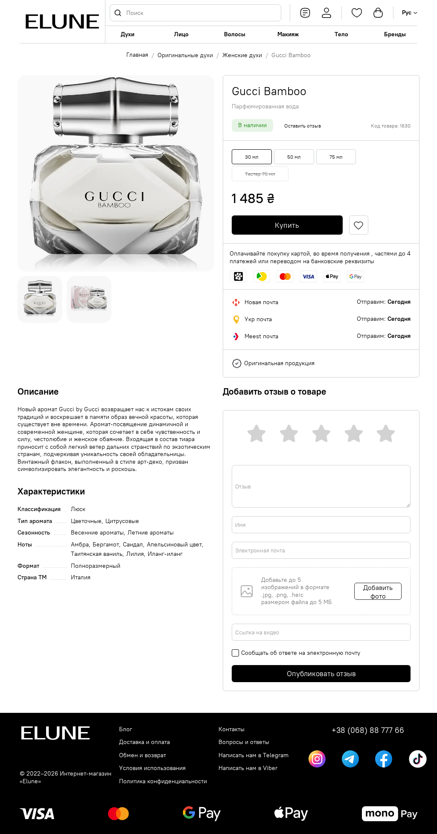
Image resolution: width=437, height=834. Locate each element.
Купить (287, 225)
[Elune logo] (62, 21)
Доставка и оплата (144, 742)
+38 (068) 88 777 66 (368, 730)
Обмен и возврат (142, 755)
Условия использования (152, 768)
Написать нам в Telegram (253, 755)
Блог (125, 729)
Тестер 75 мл (260, 174)
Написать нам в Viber (247, 768)
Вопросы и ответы (243, 742)
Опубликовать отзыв (321, 673)
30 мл (252, 157)
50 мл (294, 157)
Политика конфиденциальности (163, 781)
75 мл (336, 157)
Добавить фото (378, 591)
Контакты (231, 729)
